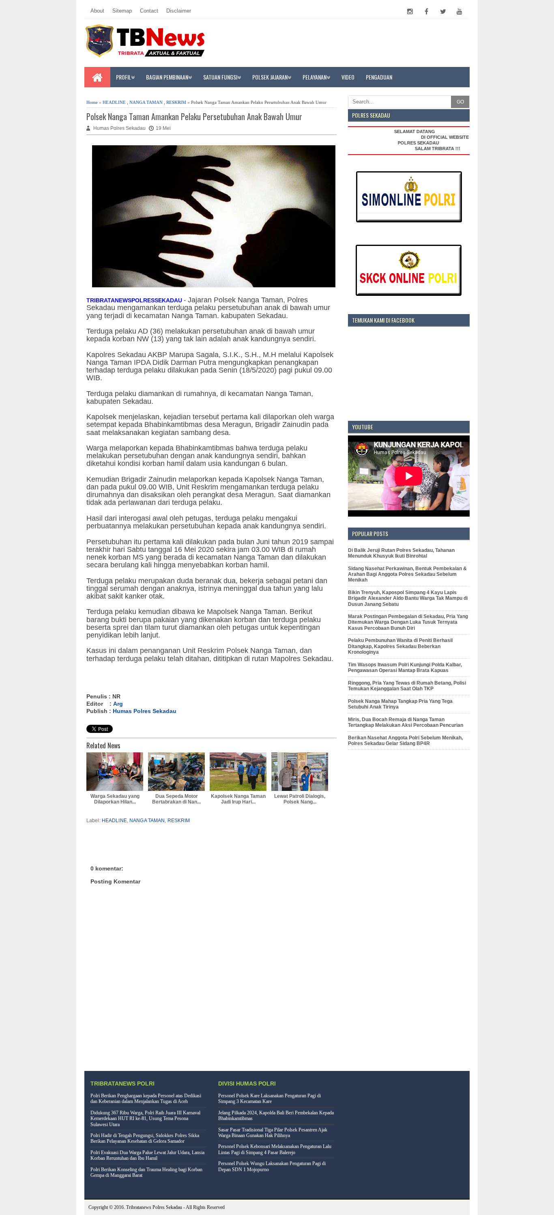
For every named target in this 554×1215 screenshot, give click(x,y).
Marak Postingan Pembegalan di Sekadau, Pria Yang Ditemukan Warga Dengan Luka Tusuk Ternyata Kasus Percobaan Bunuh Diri (408, 622)
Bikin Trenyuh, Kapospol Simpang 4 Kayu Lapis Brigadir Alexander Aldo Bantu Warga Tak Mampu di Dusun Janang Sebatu (408, 598)
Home (92, 102)
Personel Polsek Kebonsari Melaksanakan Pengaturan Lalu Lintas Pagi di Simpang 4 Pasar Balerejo (274, 1149)
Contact (149, 11)
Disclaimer (178, 11)
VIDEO (347, 77)
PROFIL (123, 77)
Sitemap (122, 11)
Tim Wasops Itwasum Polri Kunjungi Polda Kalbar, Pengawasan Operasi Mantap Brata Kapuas (405, 667)
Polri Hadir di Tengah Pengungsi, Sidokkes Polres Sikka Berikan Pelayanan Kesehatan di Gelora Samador (144, 1138)
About (97, 11)
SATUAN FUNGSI (220, 77)
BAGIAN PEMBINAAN (167, 77)
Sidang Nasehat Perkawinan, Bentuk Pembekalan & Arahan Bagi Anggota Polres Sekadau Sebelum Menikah (407, 574)
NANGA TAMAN (146, 102)
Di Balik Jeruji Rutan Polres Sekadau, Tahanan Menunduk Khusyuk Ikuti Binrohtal (401, 553)
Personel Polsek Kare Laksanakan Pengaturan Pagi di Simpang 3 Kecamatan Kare (269, 1098)
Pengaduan (379, 77)
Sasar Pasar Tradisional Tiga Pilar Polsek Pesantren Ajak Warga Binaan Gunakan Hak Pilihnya (272, 1132)
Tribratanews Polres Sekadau (154, 1207)
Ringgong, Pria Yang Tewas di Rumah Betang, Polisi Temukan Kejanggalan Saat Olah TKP (407, 686)
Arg (118, 703)
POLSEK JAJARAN (270, 77)
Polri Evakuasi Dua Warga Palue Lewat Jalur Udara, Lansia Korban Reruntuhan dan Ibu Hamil (147, 1155)
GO (460, 102)
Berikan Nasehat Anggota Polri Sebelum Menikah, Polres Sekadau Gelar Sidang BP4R (405, 740)
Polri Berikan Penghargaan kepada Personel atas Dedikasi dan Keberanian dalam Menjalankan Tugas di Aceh (145, 1098)
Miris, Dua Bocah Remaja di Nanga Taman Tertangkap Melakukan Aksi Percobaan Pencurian (405, 722)
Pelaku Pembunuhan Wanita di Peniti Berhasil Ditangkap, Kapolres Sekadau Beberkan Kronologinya (400, 646)
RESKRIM (176, 102)
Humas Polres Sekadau (144, 711)
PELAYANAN (314, 77)
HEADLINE (114, 102)
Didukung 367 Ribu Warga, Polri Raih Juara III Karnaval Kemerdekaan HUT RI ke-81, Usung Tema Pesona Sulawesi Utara (145, 1118)
